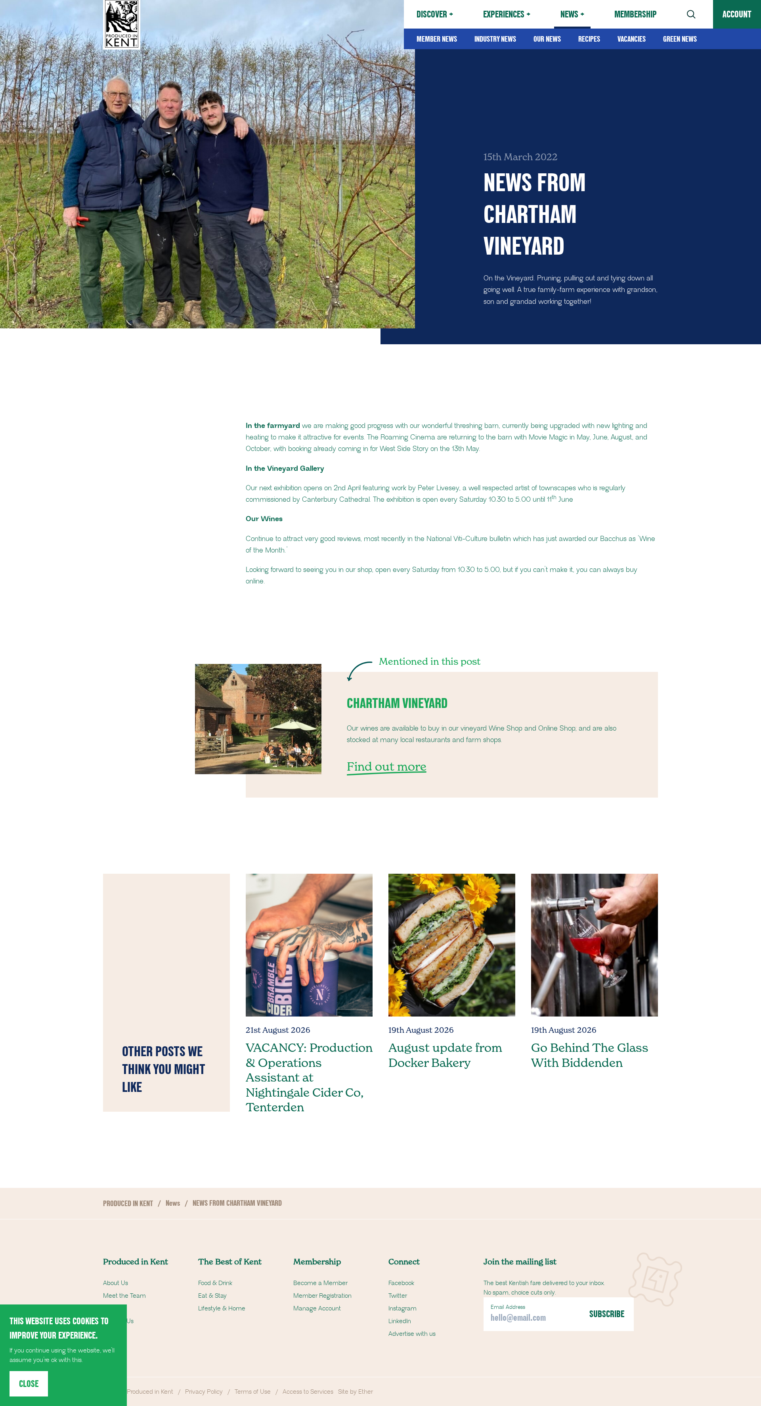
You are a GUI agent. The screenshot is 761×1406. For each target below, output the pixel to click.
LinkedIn (399, 1321)
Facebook (401, 1283)
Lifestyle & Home (221, 1308)
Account (737, 14)
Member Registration (322, 1296)
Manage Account (317, 1308)
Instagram (402, 1308)
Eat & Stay (212, 1296)
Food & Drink (215, 1283)
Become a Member (320, 1283)
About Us (115, 1283)
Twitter (397, 1296)
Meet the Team (124, 1296)
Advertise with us (412, 1334)
